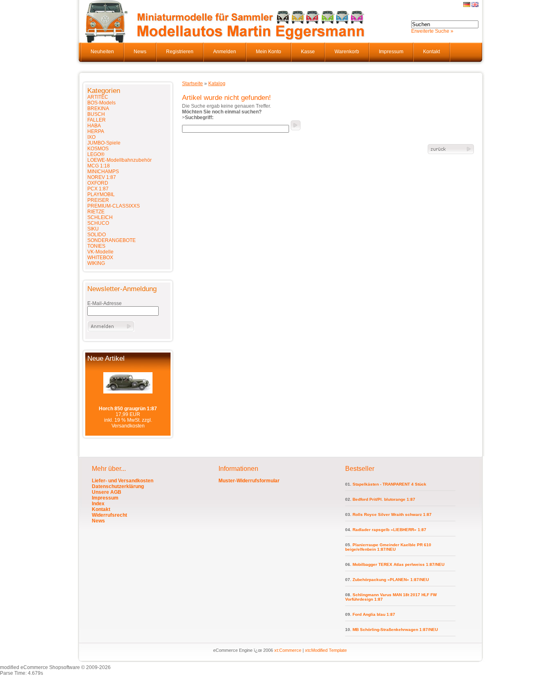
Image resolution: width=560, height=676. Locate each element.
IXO (91, 137)
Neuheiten (102, 51)
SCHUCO (98, 223)
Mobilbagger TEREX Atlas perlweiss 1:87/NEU (398, 564)
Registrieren (179, 51)
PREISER (98, 200)
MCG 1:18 (98, 166)
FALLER (96, 120)
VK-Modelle (100, 252)
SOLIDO (96, 234)
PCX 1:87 (98, 189)
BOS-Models (101, 103)
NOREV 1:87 (101, 177)
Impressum (391, 51)
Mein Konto (268, 51)
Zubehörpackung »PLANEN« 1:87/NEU (391, 579)
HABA (94, 126)
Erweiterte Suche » (432, 31)
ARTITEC (97, 97)
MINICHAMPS (103, 171)
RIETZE (96, 212)
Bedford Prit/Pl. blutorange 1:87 (384, 499)
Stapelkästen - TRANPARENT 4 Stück (389, 484)
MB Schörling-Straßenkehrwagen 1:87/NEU (395, 629)
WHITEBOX (100, 257)
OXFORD (97, 183)
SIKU (93, 229)
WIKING (96, 263)
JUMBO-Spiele (104, 143)
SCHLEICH (100, 217)
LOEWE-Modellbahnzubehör (119, 160)
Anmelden (224, 51)
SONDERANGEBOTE (111, 240)
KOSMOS (98, 148)
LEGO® (96, 154)
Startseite (192, 83)
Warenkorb (347, 51)
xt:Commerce (287, 650)
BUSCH (96, 114)
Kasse (308, 51)
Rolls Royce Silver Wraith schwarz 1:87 (392, 514)
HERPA (95, 131)
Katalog (216, 83)
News (140, 51)
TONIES (96, 246)
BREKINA (98, 108)
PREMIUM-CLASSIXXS (113, 206)
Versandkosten (128, 426)
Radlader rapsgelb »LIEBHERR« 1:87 (389, 529)
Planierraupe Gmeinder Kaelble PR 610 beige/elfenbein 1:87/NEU (388, 547)
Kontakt (431, 51)
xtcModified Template (326, 650)
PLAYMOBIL (101, 194)
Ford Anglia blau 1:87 (374, 614)
